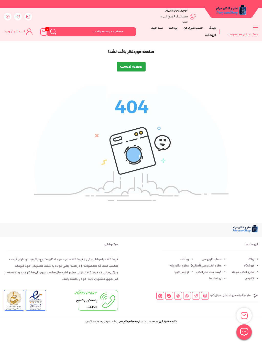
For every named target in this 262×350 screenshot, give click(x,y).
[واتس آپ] (187, 296)
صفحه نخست (131, 67)
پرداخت (173, 28)
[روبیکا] (178, 295)
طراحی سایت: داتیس (97, 321)
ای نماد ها (215, 278)
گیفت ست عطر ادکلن (209, 272)
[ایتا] (160, 295)
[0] (43, 31)
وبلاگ (212, 28)
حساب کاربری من (193, 28)
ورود (7, 31)
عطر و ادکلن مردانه (243, 272)
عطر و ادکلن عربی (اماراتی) (206, 265)
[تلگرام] (196, 296)
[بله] (169, 295)
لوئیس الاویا (181, 272)
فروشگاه (210, 35)
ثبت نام (19, 31)
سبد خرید (157, 28)
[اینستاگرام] (205, 296)
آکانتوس (249, 278)
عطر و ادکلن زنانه (179, 265)
